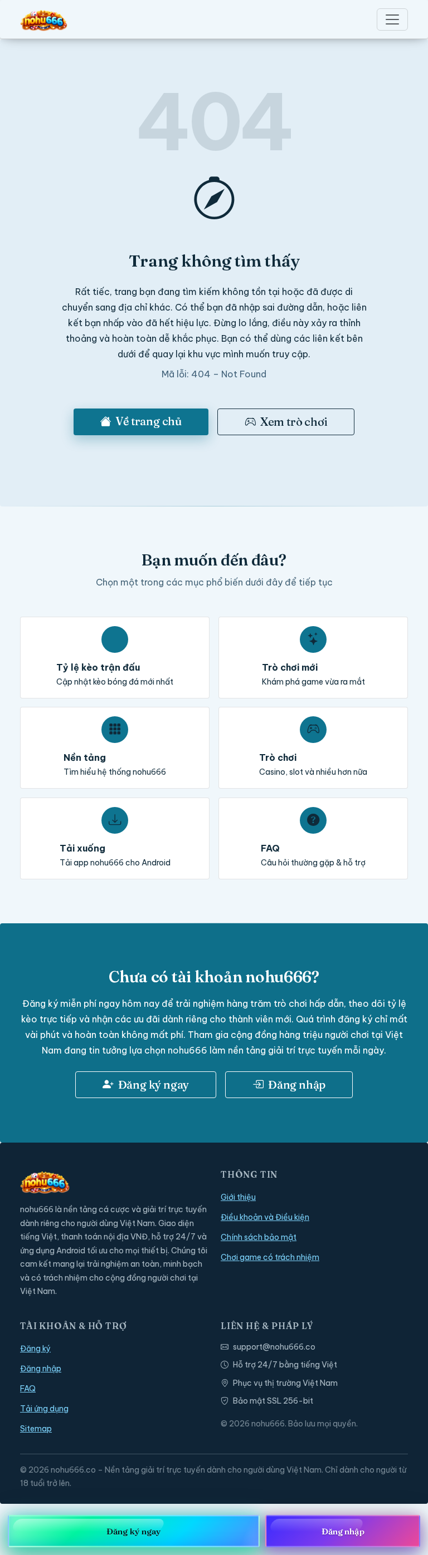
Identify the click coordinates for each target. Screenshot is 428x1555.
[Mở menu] (392, 19)
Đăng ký (35, 1349)
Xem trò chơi (294, 422)
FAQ (28, 1389)
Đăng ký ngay (153, 1084)
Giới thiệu (238, 1197)
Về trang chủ (148, 421)
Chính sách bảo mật (258, 1237)
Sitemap (36, 1429)
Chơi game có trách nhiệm (270, 1257)
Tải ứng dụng (44, 1409)
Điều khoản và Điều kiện (265, 1217)
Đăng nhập (296, 1084)
